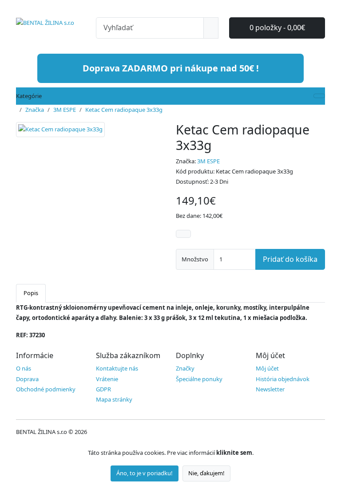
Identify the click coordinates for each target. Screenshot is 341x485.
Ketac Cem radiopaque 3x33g (124, 110)
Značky (185, 368)
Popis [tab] (31, 293)
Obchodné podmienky (45, 389)
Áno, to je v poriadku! (144, 473)
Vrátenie (107, 379)
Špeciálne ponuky (199, 379)
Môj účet (267, 368)
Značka (34, 110)
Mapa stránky (114, 399)
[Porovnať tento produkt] (183, 234)
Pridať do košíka (290, 259)
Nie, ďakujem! (206, 473)
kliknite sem (234, 453)
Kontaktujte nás (117, 368)
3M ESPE (64, 110)
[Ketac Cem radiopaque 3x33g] (60, 133)
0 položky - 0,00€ (277, 27)
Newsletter (270, 389)
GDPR (103, 389)
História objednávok (282, 379)
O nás (23, 368)
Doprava (27, 379)
